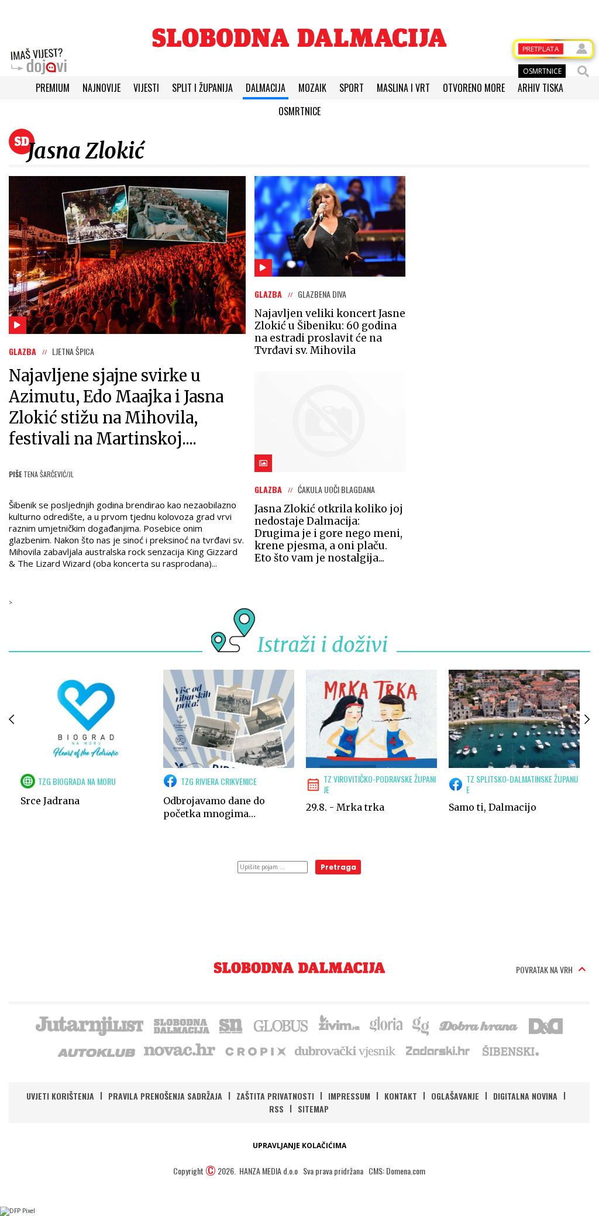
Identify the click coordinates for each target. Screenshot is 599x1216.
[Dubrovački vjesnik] (345, 1050)
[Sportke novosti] (231, 1024)
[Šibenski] (510, 1050)
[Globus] (281, 1024)
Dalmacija (265, 88)
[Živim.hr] (339, 1024)
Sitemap (313, 1109)
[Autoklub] (97, 1050)
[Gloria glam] (421, 1024)
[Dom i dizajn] (545, 1024)
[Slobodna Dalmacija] (299, 37)
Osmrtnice (299, 111)
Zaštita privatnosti (275, 1096)
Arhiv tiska (540, 88)
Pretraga (338, 867)
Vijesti (146, 88)
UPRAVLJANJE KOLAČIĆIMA (299, 1145)
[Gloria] (386, 1024)
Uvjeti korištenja (60, 1096)
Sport (351, 88)
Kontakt (400, 1096)
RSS (276, 1109)
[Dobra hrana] (479, 1024)
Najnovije (101, 88)
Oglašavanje (455, 1096)
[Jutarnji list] (89, 1024)
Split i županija (202, 88)
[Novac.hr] (179, 1050)
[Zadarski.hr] (438, 1050)
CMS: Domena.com (397, 1171)
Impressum (349, 1096)
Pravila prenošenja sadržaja (165, 1096)
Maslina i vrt (403, 88)
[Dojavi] (38, 61)
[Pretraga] (583, 71)
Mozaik (312, 88)
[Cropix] (255, 1050)
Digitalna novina (525, 1096)
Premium (53, 88)
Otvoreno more (474, 88)
